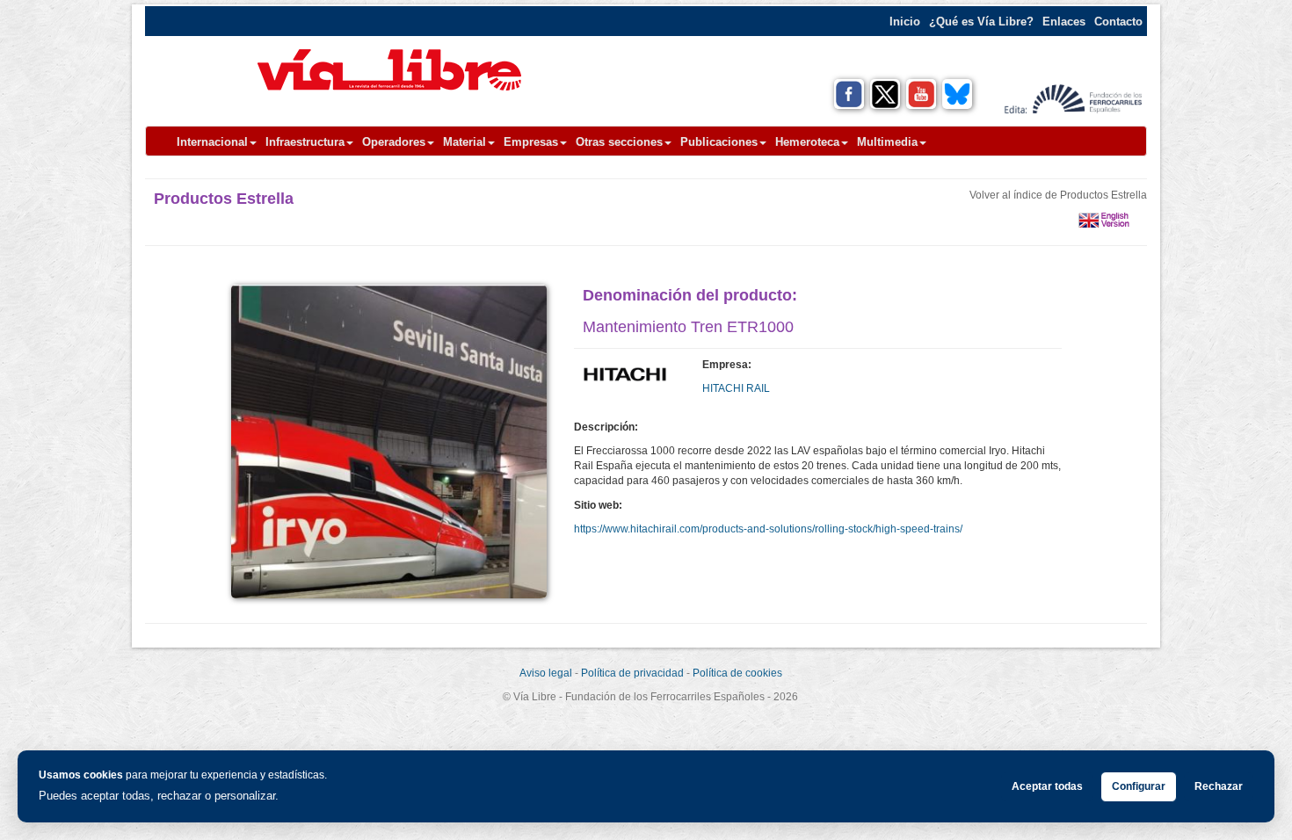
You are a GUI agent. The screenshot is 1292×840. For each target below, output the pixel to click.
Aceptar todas (1047, 786)
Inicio (904, 21)
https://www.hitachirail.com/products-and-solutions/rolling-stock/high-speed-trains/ (768, 529)
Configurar (1138, 786)
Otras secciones (619, 141)
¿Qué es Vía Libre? (981, 21)
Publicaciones (719, 141)
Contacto (1118, 21)
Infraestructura (305, 141)
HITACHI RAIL (736, 388)
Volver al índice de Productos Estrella (1058, 195)
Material (464, 141)
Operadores (393, 141)
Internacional (212, 141)
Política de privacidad (632, 673)
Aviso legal (545, 673)
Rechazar (1218, 786)
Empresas (531, 141)
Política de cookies (737, 673)
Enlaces (1063, 21)
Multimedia (887, 141)
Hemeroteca (807, 141)
